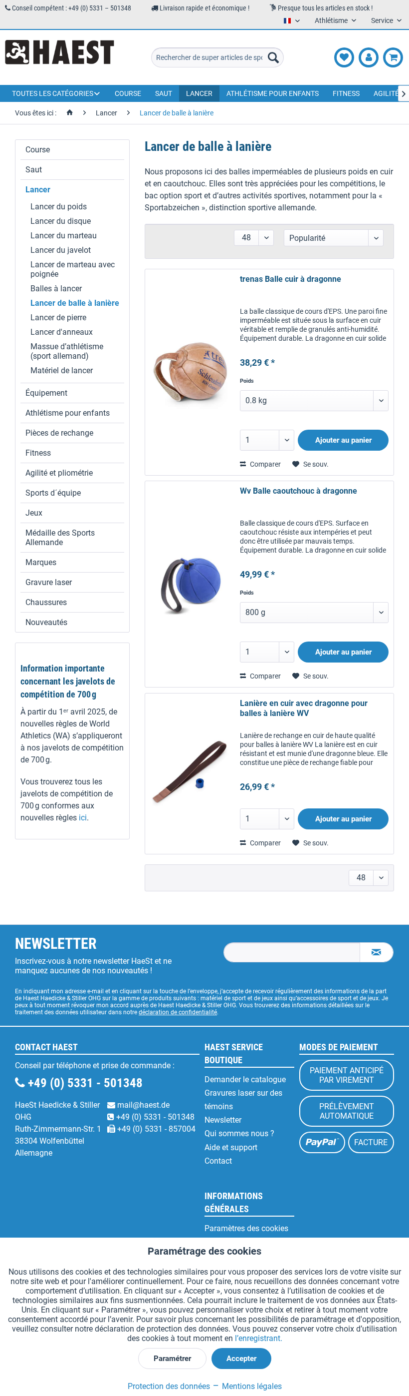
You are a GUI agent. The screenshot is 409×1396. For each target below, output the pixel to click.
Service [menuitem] (383, 20)
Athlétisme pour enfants (67, 413)
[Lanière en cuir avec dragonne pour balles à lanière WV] (190, 773)
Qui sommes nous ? (239, 1133)
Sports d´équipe (53, 493)
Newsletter (222, 1120)
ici (83, 817)
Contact (218, 1161)
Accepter (241, 1358)
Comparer (264, 464)
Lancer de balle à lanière (74, 303)
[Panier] (393, 57)
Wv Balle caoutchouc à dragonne (298, 491)
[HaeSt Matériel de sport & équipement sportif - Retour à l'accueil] (59, 57)
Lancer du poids (58, 206)
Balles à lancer (56, 288)
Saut (33, 169)
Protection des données (169, 1386)
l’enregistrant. (258, 1338)
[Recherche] (273, 57)
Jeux (33, 513)
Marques (40, 562)
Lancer (37, 189)
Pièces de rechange (59, 433)
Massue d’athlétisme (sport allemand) (66, 351)
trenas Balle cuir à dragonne (290, 279)
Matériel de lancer (61, 370)
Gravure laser (48, 582)
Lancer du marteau (63, 235)
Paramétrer (172, 1358)
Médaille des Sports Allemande (60, 537)
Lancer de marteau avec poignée (72, 269)
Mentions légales (251, 1386)
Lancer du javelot (60, 250)
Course (37, 149)
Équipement (46, 393)
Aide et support (230, 1147)
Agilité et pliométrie (59, 473)
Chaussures (46, 602)
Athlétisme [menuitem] (332, 20)
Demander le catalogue (245, 1079)
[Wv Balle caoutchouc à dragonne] (190, 584)
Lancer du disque (60, 221)
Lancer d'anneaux (61, 332)
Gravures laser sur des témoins (243, 1099)
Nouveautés (46, 622)
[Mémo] (344, 57)
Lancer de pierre (58, 317)
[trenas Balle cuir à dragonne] (190, 372)
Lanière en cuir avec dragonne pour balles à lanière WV (304, 708)
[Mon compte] (369, 57)
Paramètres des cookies (246, 1228)
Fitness (38, 453)
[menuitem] (217, 57)
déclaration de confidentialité (178, 1012)
